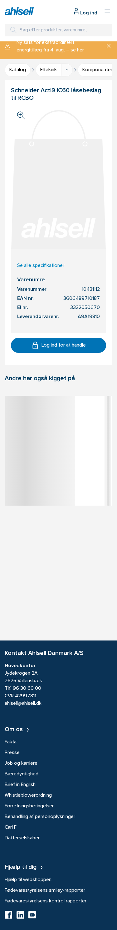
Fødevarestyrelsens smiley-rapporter (45, 890)
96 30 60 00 (27, 688)
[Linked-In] (20, 917)
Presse (12, 753)
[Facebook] (8, 917)
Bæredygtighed (21, 774)
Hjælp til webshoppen (28, 880)
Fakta (11, 742)
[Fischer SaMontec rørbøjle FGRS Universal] (55, 411)
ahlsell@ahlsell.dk (23, 703)
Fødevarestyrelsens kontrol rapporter (45, 901)
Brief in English (20, 785)
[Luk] (106, 46)
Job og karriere (21, 763)
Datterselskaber (22, 838)
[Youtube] (32, 917)
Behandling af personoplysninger (40, 817)
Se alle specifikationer (40, 265)
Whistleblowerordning (28, 795)
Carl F (11, 827)
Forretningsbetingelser (29, 806)
